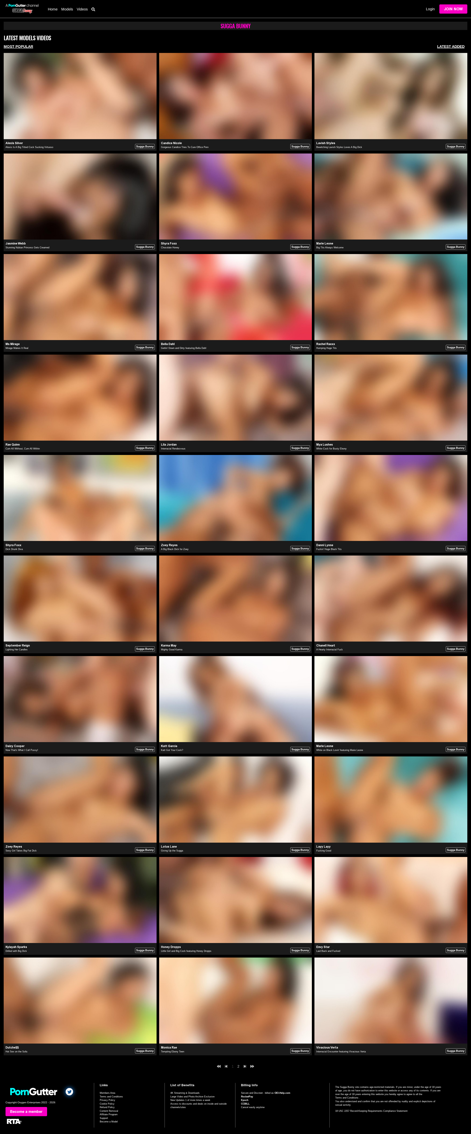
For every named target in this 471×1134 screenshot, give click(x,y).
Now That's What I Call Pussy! (22, 750)
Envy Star (323, 947)
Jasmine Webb (16, 243)
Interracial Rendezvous (173, 448)
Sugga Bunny (145, 146)
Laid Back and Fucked (328, 951)
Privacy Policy (107, 1100)
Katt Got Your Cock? (172, 750)
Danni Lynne (324, 545)
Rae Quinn (13, 444)
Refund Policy (107, 1107)
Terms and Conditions (111, 1096)
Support (104, 1118)
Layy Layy (323, 846)
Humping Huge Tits (326, 348)
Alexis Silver (14, 143)
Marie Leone (324, 243)
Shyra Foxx (169, 243)
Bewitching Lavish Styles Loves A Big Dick (339, 147)
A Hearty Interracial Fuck (329, 649)
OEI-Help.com (282, 1093)
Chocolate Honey (170, 247)
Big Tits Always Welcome (329, 247)
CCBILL (245, 1103)
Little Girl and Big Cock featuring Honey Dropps (186, 951)
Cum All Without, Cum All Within (23, 448)
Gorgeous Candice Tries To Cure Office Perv (185, 147)
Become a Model (109, 1121)
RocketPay (247, 1096)
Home (53, 9)
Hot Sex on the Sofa (16, 1051)
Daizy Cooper (15, 746)
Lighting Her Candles (17, 649)
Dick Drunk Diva (14, 549)
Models (67, 9)
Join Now (453, 9)
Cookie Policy (107, 1103)
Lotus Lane (169, 846)
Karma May (168, 645)
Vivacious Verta (327, 1047)
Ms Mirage (13, 344)
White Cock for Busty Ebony (331, 448)
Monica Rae (169, 1047)
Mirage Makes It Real (17, 348)
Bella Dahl (168, 344)
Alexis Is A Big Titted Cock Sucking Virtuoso (29, 147)
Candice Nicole (171, 143)
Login (430, 9)
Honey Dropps (171, 947)
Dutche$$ (12, 1047)
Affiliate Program (109, 1114)
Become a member (26, 1111)
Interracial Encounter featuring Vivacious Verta (341, 1051)
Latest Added (451, 46)
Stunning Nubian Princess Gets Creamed (27, 247)
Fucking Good (323, 850)
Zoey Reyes (169, 545)
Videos (82, 9)
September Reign (18, 645)
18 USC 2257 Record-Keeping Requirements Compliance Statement (371, 1111)
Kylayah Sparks (16, 947)
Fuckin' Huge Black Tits (329, 549)
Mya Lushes (324, 444)
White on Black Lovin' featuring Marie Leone (339, 750)
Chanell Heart (325, 645)
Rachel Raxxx (325, 344)
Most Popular (18, 46)
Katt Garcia (169, 746)
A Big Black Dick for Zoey (175, 549)
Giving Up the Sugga (172, 850)
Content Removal (109, 1111)
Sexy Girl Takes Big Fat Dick (21, 850)
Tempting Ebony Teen (172, 1051)
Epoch (244, 1100)
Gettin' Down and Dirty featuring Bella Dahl (183, 348)
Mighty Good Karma (171, 649)
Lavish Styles (325, 143)
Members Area (107, 1093)
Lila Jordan (169, 444)
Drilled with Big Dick (16, 951)
